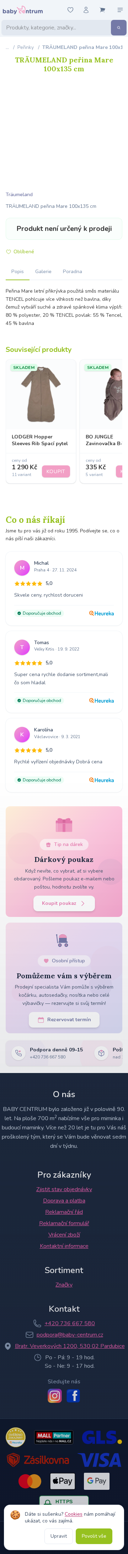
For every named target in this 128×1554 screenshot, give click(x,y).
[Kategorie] (120, 10)
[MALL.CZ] (53, 1437)
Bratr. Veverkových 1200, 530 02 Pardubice (70, 1346)
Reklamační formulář (64, 1223)
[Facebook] (73, 1396)
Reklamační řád (64, 1212)
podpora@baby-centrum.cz (70, 1335)
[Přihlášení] (86, 10)
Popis (17, 271)
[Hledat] (119, 27)
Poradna (72, 271)
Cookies (73, 1514)
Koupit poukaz (59, 903)
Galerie (43, 271)
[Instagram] (55, 1396)
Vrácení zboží (64, 1235)
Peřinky (25, 47)
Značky (64, 1285)
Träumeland (19, 194)
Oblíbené (24, 251)
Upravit (58, 1536)
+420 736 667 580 (69, 1323)
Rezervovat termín (69, 1019)
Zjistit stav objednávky (64, 1189)
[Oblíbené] (70, 10)
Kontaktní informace (64, 1246)
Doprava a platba (64, 1201)
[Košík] (102, 10)
